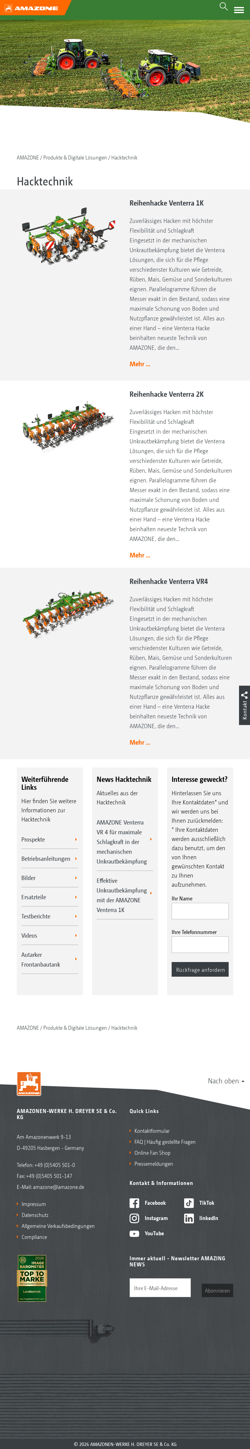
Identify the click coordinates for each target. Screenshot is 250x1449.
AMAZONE (28, 157)
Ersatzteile (33, 897)
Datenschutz (35, 1214)
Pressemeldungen (153, 1163)
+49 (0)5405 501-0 (54, 1164)
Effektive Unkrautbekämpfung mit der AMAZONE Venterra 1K (122, 895)
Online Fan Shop (152, 1152)
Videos (29, 935)
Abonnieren (217, 1290)
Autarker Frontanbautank (40, 959)
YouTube (154, 1233)
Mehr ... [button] (140, 363)
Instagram (156, 1217)
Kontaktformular (152, 1130)
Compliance (34, 1236)
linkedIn (208, 1217)
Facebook (155, 1202)
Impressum (34, 1203)
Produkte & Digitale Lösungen (75, 157)
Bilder (28, 878)
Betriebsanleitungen (45, 858)
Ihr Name (182, 898)
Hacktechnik (124, 157)
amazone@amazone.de (58, 1186)
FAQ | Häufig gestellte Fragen (165, 1141)
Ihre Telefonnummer (194, 931)
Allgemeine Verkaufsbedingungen (58, 1225)
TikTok (206, 1202)
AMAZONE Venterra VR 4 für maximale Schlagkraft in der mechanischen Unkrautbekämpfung (122, 841)
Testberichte (35, 916)
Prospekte (33, 839)
